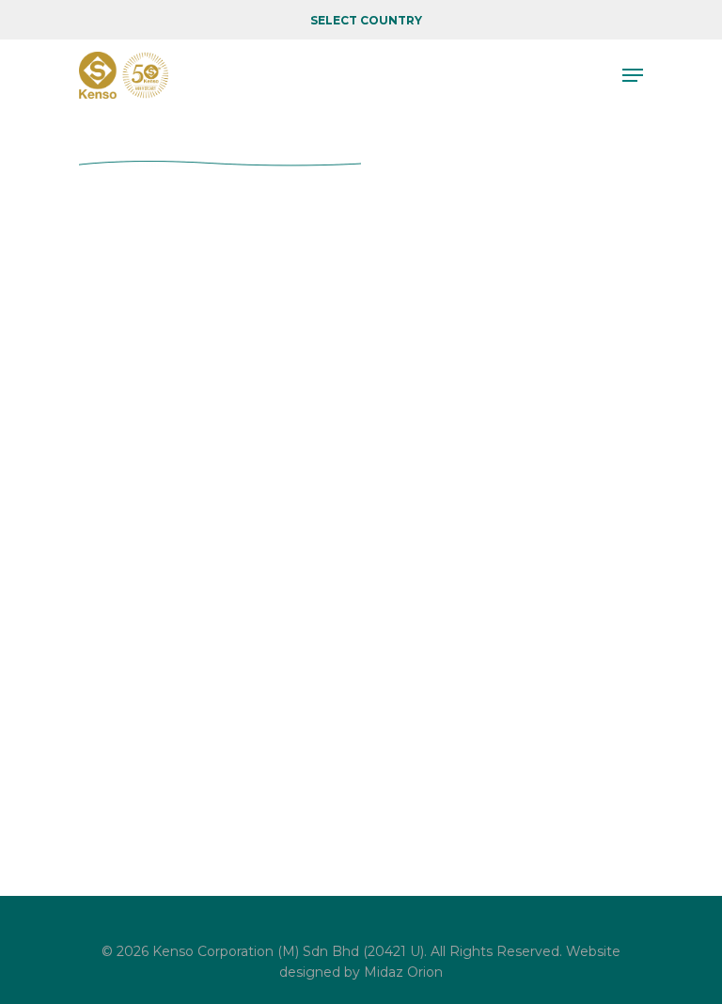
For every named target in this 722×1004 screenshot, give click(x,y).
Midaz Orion (403, 972)
